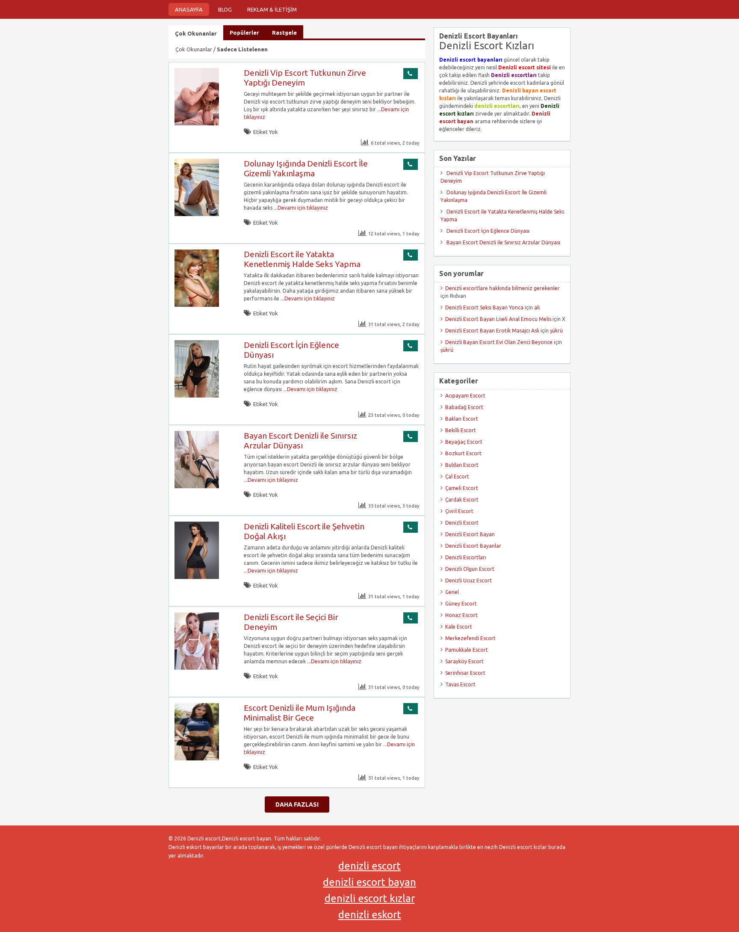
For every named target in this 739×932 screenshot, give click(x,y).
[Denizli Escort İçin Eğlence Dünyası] (196, 395)
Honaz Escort (461, 615)
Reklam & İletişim (272, 9)
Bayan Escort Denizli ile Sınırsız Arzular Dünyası (300, 440)
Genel (452, 592)
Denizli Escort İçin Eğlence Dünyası (487, 231)
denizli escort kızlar (370, 898)
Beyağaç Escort (463, 442)
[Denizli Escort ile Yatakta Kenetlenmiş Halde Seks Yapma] (196, 305)
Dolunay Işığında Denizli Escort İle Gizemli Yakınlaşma (306, 168)
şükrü (556, 330)
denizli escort (369, 866)
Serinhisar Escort (465, 673)
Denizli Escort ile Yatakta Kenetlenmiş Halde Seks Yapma (302, 259)
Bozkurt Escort (463, 453)
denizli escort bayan (369, 882)
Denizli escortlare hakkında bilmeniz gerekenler (502, 288)
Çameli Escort (461, 488)
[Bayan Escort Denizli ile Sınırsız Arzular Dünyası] (196, 486)
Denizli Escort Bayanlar (473, 546)
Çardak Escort (462, 499)
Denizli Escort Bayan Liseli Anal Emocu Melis (498, 319)
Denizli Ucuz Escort (468, 580)
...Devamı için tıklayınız (300, 208)
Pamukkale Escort (466, 650)
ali (537, 307)
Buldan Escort (462, 465)
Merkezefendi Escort (470, 638)
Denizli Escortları (465, 557)
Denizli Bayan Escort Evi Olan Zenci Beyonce (499, 342)
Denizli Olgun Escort (469, 569)
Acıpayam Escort (465, 395)
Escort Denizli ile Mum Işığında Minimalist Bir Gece (299, 712)
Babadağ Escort (464, 407)
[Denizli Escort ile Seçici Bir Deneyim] (196, 668)
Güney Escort (461, 603)
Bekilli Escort (460, 430)
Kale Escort (458, 626)
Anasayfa (189, 9)
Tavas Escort (460, 684)
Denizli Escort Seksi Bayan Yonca (484, 307)
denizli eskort (369, 914)
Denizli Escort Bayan (470, 534)
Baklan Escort (461, 418)
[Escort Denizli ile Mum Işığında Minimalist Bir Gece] (196, 758)
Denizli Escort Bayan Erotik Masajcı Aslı (492, 330)
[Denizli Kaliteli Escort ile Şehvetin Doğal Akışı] (196, 577)
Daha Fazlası (297, 804)
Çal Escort (457, 476)
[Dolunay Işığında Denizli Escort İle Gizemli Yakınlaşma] (196, 214)
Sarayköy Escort (464, 661)
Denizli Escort (462, 522)
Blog (225, 9)
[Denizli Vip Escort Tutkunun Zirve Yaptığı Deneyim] (196, 123)
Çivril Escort (459, 511)
